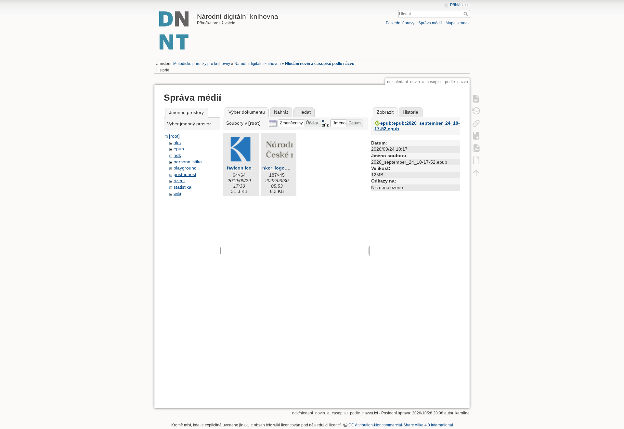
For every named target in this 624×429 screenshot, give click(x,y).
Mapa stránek (458, 23)
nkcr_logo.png (278, 167)
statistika (182, 187)
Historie (410, 112)
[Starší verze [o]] (476, 111)
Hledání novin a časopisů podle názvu (319, 63)
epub (179, 148)
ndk (177, 155)
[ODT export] (476, 160)
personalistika (188, 161)
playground (185, 167)
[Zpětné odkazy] (476, 123)
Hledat (466, 14)
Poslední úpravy (400, 23)
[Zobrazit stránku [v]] (476, 98)
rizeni (179, 180)
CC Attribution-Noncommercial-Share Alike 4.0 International (400, 425)
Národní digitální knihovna (257, 63)
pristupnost (185, 174)
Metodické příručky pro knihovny (201, 63)
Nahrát (281, 112)
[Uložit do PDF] (476, 148)
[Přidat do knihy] (476, 135)
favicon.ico (239, 167)
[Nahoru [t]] (476, 172)
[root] (174, 136)
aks (177, 142)
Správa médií (430, 23)
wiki (177, 193)
